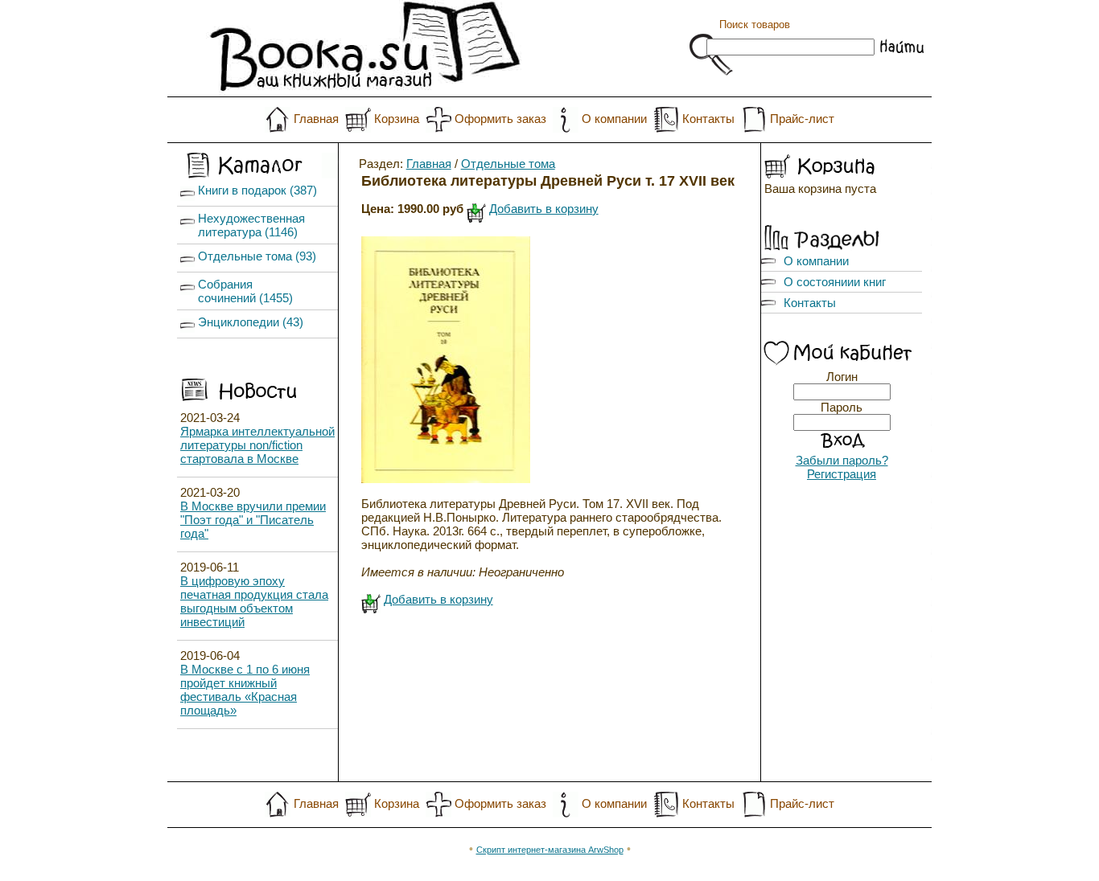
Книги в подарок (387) (257, 190)
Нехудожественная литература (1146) (251, 225)
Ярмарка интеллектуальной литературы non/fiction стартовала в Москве (257, 444)
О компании (614, 118)
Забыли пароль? (842, 460)
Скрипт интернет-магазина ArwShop (550, 849)
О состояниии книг (835, 282)
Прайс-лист (802, 118)
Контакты (708, 118)
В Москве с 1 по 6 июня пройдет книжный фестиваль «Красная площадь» (245, 689)
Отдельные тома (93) (257, 256)
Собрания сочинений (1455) (245, 291)
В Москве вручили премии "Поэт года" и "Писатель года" (253, 519)
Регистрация (841, 474)
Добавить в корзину (544, 208)
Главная (316, 118)
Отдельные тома (508, 163)
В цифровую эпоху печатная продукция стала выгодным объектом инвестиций (254, 601)
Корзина (396, 118)
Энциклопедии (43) (250, 322)
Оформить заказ (500, 118)
